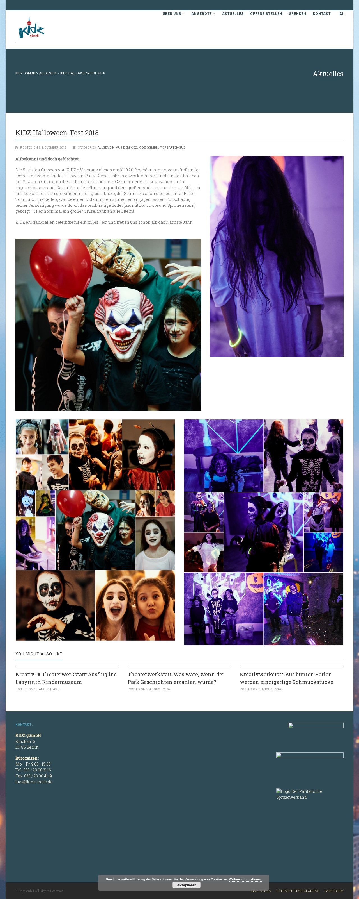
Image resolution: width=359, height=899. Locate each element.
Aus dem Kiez (126, 147)
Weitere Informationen (245, 879)
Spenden (297, 14)
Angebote (201, 14)
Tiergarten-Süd (173, 147)
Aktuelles (233, 14)
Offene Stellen (266, 14)
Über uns (172, 14)
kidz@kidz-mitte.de (33, 781)
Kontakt (322, 14)
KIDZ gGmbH (57, 29)
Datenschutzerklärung (297, 891)
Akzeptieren (186, 884)
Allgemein (106, 147)
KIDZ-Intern (261, 891)
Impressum (334, 891)
